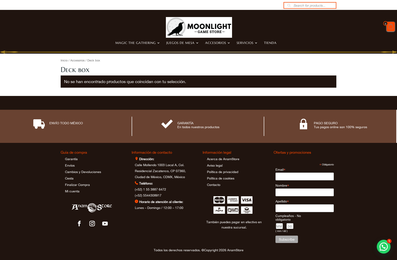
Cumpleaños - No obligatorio (288, 217)
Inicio (64, 60)
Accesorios (215, 43)
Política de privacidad (222, 172)
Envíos (70, 165)
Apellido (282, 201)
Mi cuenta (72, 191)
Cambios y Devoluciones (83, 172)
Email (280, 170)
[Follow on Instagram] (92, 223)
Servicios (245, 43)
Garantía (71, 159)
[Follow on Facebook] (79, 223)
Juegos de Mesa (180, 43)
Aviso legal (215, 165)
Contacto (213, 185)
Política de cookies (220, 178)
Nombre (282, 185)
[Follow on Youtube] (105, 223)
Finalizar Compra (77, 185)
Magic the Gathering (135, 43)
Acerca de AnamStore (223, 159)
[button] (384, 247)
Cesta (69, 178)
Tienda (270, 43)
